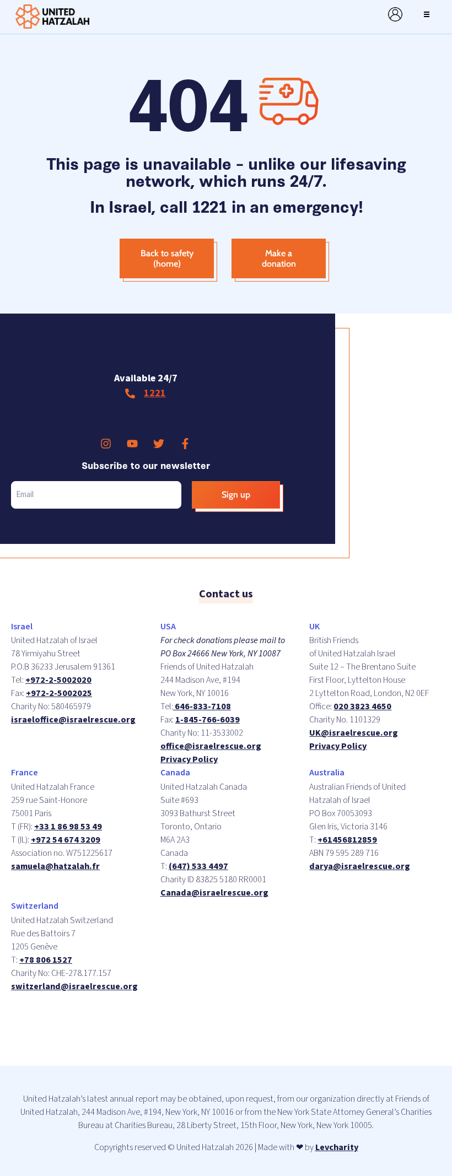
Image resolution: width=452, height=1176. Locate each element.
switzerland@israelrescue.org (74, 986)
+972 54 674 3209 (65, 840)
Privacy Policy (189, 759)
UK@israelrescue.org (353, 733)
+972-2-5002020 (58, 680)
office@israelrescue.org (210, 746)
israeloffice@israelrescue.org (73, 720)
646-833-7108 (202, 706)
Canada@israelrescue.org (214, 893)
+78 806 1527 (45, 960)
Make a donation (279, 258)
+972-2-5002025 (59, 693)
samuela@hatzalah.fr (55, 866)
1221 (155, 393)
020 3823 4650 (362, 706)
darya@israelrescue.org (359, 866)
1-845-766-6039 (207, 720)
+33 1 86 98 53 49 (68, 827)
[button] (427, 14)
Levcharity (336, 1147)
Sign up (236, 494)
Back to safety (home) (167, 258)
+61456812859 (347, 840)
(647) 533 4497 (198, 866)
